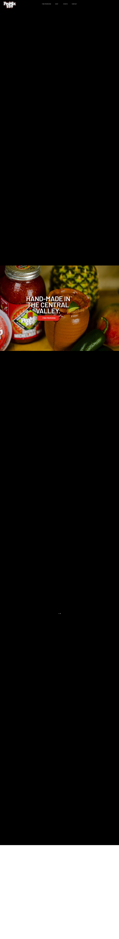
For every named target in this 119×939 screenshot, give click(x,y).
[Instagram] (113, 2)
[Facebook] (110, 2)
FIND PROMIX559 (48, 453)
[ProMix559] (10, 5)
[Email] (115, 2)
